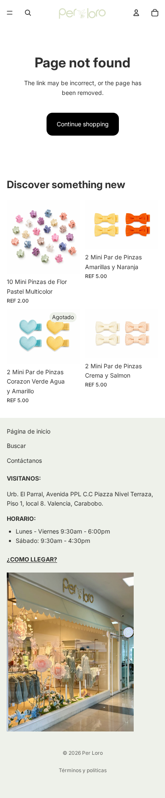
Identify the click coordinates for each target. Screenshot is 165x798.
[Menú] (9, 12)
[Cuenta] (136, 12)
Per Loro (92, 753)
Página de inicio (28, 431)
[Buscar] (28, 12)
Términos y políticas (83, 770)
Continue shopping (83, 124)
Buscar (16, 446)
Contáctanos (24, 460)
